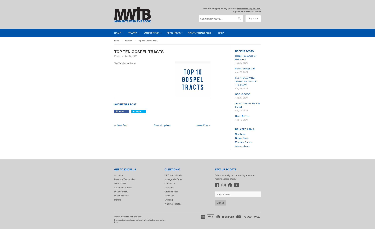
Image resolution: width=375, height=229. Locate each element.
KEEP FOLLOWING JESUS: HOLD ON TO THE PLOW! (246, 81)
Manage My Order (173, 179)
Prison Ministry (121, 195)
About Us (118, 175)
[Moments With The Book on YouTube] (236, 185)
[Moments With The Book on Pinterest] (230, 185)
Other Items (152, 32)
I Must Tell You (242, 116)
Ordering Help (171, 191)
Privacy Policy (121, 191)
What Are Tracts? (173, 203)
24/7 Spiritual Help (173, 175)
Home (118, 32)
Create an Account (252, 11)
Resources (174, 32)
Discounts (169, 187)
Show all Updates (162, 125)
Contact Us (170, 183)
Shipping (169, 199)
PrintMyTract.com (199, 32)
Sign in (236, 11)
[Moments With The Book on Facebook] (217, 185)
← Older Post (120, 125)
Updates (128, 40)
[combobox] (221, 18)
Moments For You (243, 142)
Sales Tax (169, 195)
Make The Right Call (245, 68)
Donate (117, 199)
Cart (255, 18)
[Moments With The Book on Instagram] (223, 185)
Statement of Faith (123, 187)
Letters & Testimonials (124, 179)
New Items (240, 133)
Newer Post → (203, 125)
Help (221, 32)
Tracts (133, 32)
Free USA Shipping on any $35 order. (232, 8)
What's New (120, 183)
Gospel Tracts (242, 137)
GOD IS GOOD (242, 94)
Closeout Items (242, 146)
